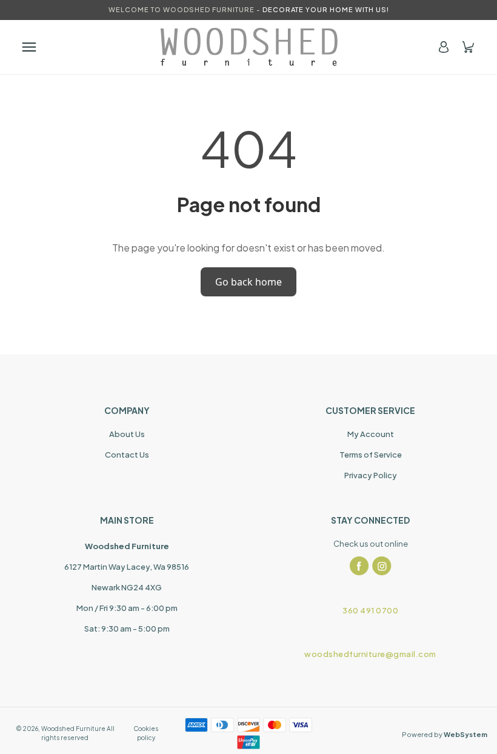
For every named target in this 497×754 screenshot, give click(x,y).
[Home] (248, 46)
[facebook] (359, 566)
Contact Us (127, 454)
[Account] (444, 47)
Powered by (444, 734)
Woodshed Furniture (73, 728)
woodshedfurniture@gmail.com (370, 654)
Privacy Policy (370, 475)
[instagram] (382, 566)
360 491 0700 (370, 610)
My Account (370, 434)
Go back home (248, 282)
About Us (127, 434)
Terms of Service (370, 454)
